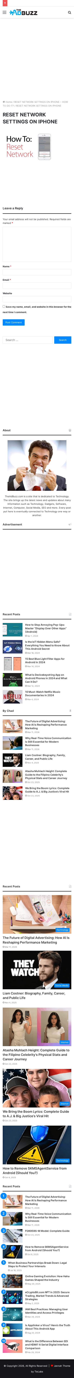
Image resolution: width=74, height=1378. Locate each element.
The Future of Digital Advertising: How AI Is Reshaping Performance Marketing (46, 725)
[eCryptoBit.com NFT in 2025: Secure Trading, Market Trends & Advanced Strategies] (12, 1297)
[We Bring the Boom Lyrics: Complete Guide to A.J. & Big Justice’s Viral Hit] (12, 793)
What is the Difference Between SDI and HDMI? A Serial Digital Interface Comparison (46, 1345)
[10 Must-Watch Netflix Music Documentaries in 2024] (12, 697)
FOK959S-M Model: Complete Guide (47, 1230)
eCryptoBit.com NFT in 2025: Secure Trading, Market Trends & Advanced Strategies (47, 1296)
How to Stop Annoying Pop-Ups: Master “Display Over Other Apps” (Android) (46, 628)
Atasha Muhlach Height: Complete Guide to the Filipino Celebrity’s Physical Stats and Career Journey (46, 775)
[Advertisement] (37, 58)
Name (7, 266)
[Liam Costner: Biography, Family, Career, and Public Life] (12, 760)
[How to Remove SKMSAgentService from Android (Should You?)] (12, 1252)
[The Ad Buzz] (23, 12)
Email (7, 279)
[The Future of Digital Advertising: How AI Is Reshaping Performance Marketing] (12, 726)
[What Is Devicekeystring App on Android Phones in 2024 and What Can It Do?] (12, 679)
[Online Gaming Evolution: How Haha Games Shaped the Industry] (12, 1281)
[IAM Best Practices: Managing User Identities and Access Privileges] (12, 1314)
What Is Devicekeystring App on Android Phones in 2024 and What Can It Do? (46, 678)
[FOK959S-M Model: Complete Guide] (12, 1236)
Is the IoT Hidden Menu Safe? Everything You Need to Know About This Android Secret (47, 645)
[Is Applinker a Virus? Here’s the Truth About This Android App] (12, 1330)
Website (7, 293)
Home (8, 101)
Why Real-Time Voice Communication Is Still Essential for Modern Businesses (48, 742)
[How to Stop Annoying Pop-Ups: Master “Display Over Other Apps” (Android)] (12, 629)
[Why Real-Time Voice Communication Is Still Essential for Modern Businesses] (12, 743)
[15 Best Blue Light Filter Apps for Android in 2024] (12, 664)
